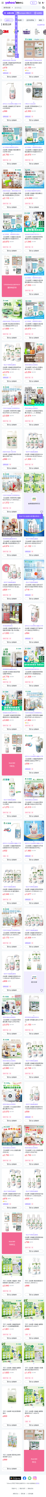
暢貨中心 (16, 22)
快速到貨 (16, 26)
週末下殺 (16, 43)
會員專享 (16, 47)
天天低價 (16, 30)
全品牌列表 (41, 25)
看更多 (16, 56)
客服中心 (14, 1488)
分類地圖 (30, 1494)
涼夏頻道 (16, 35)
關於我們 (22, 1488)
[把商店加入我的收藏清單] (41, 512)
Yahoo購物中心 (14, 2)
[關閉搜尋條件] (12, 8)
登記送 (16, 17)
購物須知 (30, 1488)
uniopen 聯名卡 (25, 13)
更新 (37, 1483)
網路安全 (16, 1494)
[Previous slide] (3, 48)
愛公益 (16, 52)
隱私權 (23, 1494)
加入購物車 (13, 77)
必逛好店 (16, 39)
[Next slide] (20, 48)
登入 (33, 3)
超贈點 (39, 13)
